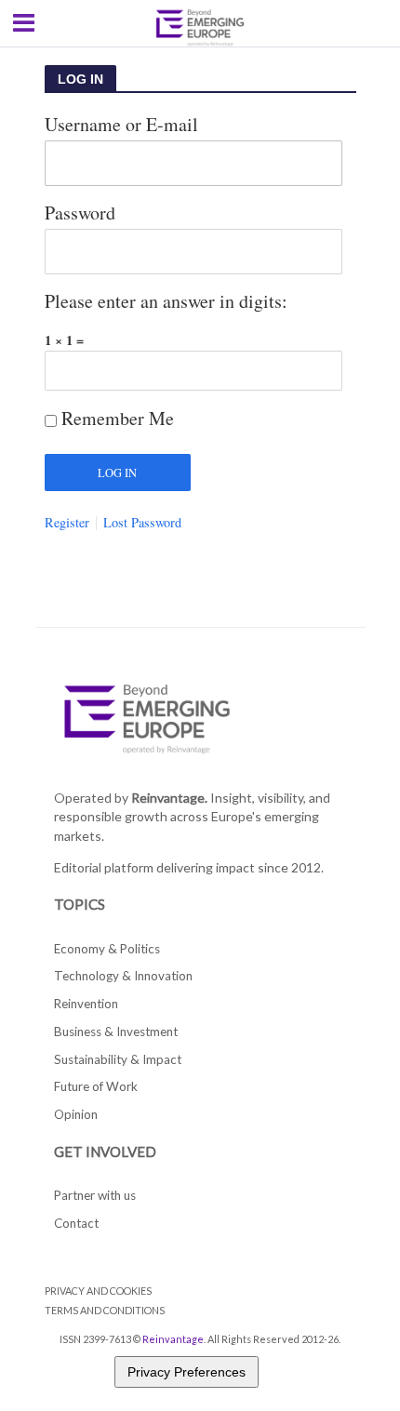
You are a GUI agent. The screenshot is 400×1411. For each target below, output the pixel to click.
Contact (76, 1223)
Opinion (76, 1114)
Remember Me (117, 418)
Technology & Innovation (123, 975)
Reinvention (86, 1003)
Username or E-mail (121, 124)
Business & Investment (116, 1031)
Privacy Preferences (186, 1371)
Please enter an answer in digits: (166, 300)
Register (67, 522)
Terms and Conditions (105, 1310)
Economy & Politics (107, 948)
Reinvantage (173, 1339)
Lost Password (142, 522)
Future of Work (96, 1086)
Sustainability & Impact (117, 1059)
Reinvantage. (169, 797)
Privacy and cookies (98, 1291)
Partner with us (95, 1195)
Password (80, 212)
